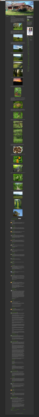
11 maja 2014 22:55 (13, 256)
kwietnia (28, 66)
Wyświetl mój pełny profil (29, 25)
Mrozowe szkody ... (28, 60)
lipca (28, 51)
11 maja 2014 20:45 (13, 225)
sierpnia (28, 50)
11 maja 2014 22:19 (13, 247)
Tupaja (12, 261)
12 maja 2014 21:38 (13, 359)
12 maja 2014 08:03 (13, 269)
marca (28, 67)
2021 (27, 40)
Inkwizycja (13, 265)
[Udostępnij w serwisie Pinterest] (20, 218)
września (28, 49)
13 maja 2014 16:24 (13, 381)
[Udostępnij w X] (19, 218)
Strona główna (18, 409)
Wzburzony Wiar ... (28, 59)
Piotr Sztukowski (13, 308)
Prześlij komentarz (12, 408)
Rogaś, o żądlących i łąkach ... (28, 55)
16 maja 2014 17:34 (13, 407)
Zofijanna (12, 281)
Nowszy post (12, 409)
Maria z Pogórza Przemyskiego (14, 312)
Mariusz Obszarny (31, 37)
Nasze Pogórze (12, 3)
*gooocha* (13, 239)
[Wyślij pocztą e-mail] (18, 218)
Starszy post (24, 409)
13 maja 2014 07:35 (13, 369)
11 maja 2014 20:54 (13, 229)
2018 (27, 42)
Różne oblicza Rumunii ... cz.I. (28, 65)
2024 (27, 38)
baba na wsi (13, 392)
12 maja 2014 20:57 (13, 333)
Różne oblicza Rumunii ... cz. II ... (28, 62)
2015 (27, 44)
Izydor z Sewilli (13, 234)
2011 (27, 71)
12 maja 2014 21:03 (13, 339)
